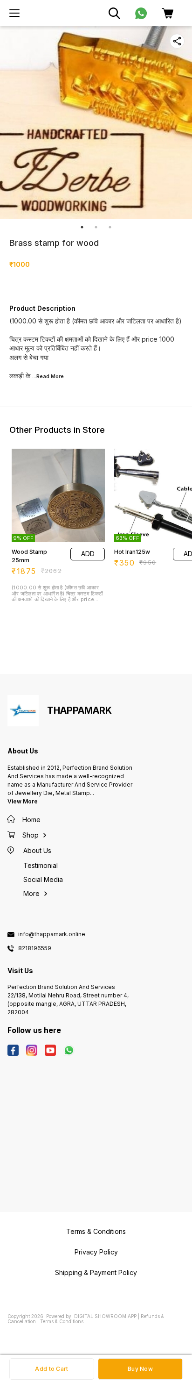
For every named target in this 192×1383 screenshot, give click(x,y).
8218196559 (34, 948)
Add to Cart (51, 1368)
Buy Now (140, 1368)
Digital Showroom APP (105, 1316)
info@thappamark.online (51, 934)
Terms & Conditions (61, 1321)
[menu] (14, 13)
